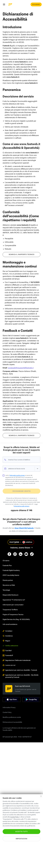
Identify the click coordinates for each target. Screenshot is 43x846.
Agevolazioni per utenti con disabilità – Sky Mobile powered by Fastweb (21, 676)
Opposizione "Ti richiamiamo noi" (14, 600)
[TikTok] (32, 554)
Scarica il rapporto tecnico (21, 254)
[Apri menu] (4, 4)
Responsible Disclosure (10, 595)
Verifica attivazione (11, 646)
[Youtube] (26, 554)
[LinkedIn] (20, 554)
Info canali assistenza (10, 624)
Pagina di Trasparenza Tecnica (13, 614)
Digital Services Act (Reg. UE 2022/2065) (16, 619)
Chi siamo (6, 560)
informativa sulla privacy (17, 475)
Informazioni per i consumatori (13, 605)
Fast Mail (8, 650)
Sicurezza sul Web (9, 585)
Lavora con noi (10, 665)
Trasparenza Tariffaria (10, 609)
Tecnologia (6, 590)
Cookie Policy (7, 712)
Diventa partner (8, 580)
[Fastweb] (10, 4)
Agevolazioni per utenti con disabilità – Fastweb (21, 670)
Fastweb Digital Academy (11, 570)
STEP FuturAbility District (11, 575)
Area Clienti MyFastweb (24, 528)
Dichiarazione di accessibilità (12, 722)
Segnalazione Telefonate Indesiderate (17, 660)
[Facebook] (9, 554)
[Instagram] (15, 554)
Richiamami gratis (22, 491)
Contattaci (8, 631)
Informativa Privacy (9, 707)
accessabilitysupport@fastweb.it (21, 368)
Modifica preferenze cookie (12, 717)
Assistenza (9, 636)
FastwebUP (9, 655)
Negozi (7, 641)
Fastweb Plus (7, 565)
